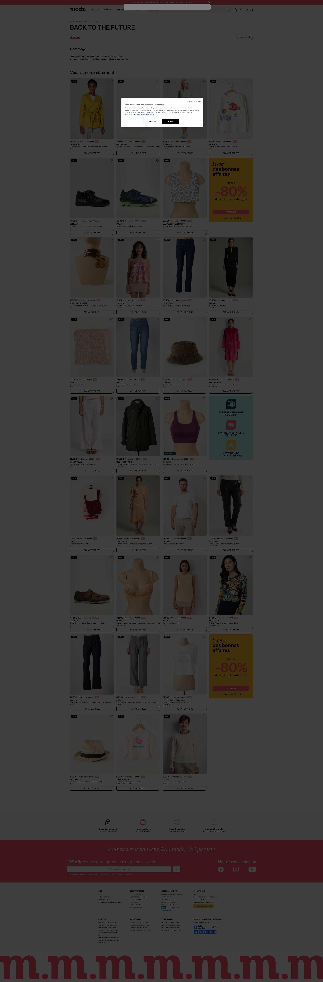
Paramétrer (152, 121)
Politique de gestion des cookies (144, 114)
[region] (162, 112)
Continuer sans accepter (193, 101)
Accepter (171, 121)
